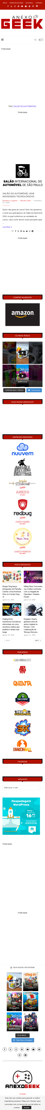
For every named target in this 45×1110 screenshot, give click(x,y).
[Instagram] (15, 6)
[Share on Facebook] (15, 231)
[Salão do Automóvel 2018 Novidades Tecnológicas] (22, 175)
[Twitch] (33, 6)
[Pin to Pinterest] (21, 231)
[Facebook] (5, 1049)
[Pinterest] (18, 6)
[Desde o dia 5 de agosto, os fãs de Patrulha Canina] (30, 981)
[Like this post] (12, 231)
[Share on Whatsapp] (29, 231)
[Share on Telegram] (32, 231)
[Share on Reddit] (27, 231)
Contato (39, 3)
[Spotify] (29, 6)
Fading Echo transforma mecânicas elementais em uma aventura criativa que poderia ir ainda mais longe (11, 625)
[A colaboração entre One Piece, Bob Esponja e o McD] (30, 1001)
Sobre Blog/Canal (16, 3)
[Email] (26, 6)
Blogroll (29, 3)
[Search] (35, 39)
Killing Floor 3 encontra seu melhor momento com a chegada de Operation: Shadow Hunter (33, 591)
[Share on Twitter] (18, 231)
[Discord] (37, 6)
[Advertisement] (22, 73)
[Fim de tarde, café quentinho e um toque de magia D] (14, 981)
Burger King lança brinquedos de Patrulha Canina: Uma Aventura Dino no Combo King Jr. (11, 591)
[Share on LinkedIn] (24, 231)
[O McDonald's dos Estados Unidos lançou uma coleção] (14, 1001)
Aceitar (26, 1108)
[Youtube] (22, 6)
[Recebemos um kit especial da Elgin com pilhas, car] (14, 1021)
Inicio (5, 3)
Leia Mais (6, 227)
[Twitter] (11, 6)
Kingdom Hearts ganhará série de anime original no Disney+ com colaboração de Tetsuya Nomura (31, 625)
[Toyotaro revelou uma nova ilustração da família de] (30, 1021)
